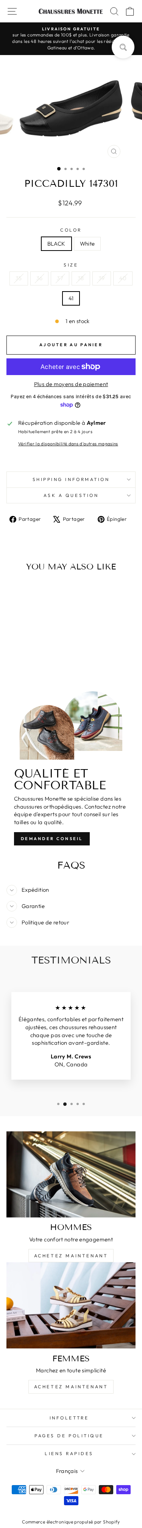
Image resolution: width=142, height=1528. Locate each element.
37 (60, 278)
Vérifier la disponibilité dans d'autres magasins (68, 443)
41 (71, 298)
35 (19, 278)
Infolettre (69, 1418)
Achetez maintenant (71, 1255)
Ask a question (71, 495)
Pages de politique (69, 1435)
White (87, 243)
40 (123, 278)
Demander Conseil (52, 838)
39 (101, 278)
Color (71, 230)
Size (71, 265)
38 (81, 278)
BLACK (56, 243)
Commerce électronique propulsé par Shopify (71, 1522)
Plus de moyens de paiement (71, 384)
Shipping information (71, 479)
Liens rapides (69, 1453)
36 (39, 278)
